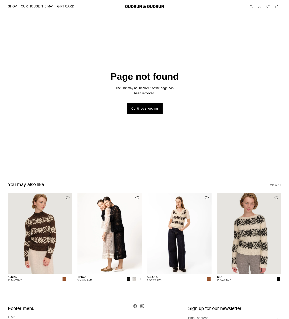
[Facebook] (135, 306)
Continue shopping (144, 108)
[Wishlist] (268, 6)
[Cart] (276, 6)
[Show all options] (139, 279)
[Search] (251, 6)
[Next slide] (66, 233)
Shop (11, 316)
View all (275, 185)
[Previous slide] (14, 233)
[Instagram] (142, 306)
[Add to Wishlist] (67, 198)
